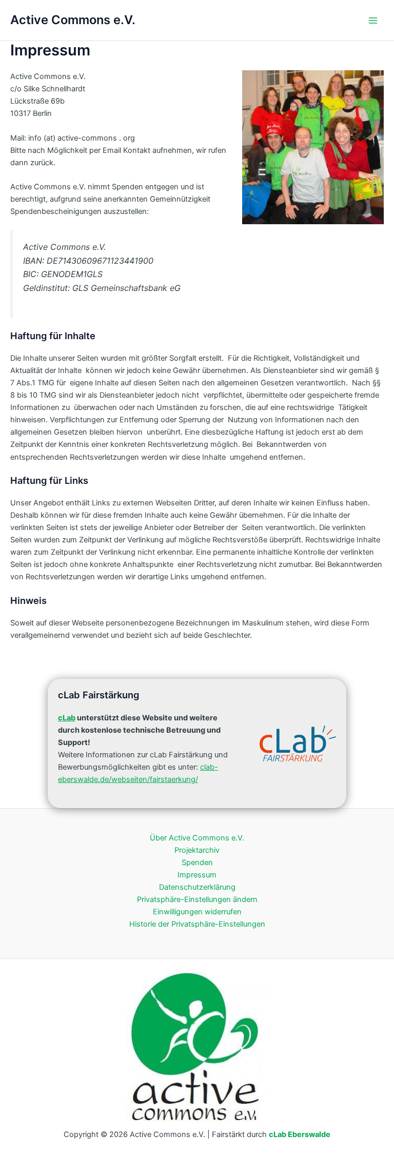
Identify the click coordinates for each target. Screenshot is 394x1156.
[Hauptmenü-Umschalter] (373, 20)
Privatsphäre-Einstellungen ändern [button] (197, 899)
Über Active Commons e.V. (197, 837)
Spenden (197, 862)
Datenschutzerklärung (197, 887)
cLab (66, 717)
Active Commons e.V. (72, 19)
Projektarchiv (197, 850)
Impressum (197, 874)
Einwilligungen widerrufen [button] (197, 911)
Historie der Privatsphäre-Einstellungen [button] (197, 924)
